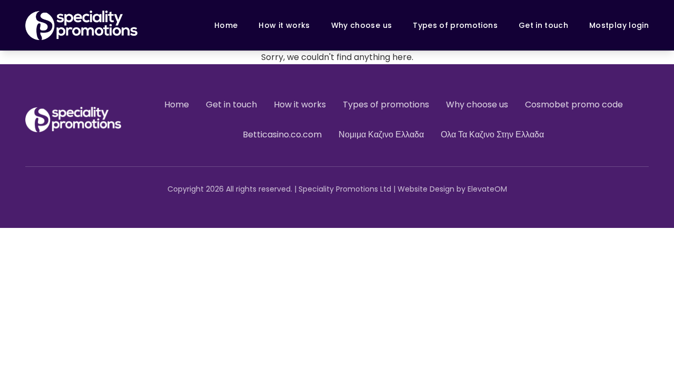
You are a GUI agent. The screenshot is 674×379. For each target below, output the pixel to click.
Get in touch (543, 25)
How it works (284, 25)
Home (225, 25)
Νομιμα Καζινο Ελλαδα (381, 134)
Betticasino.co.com (282, 134)
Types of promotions (455, 25)
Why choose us (361, 25)
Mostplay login (619, 25)
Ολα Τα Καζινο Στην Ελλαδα (492, 134)
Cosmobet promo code (574, 104)
